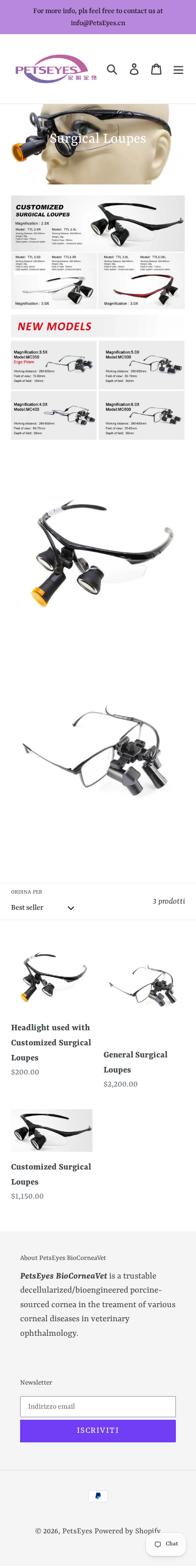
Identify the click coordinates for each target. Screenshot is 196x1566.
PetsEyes (77, 1531)
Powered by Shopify (127, 1531)
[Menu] (178, 68)
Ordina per (26, 892)
